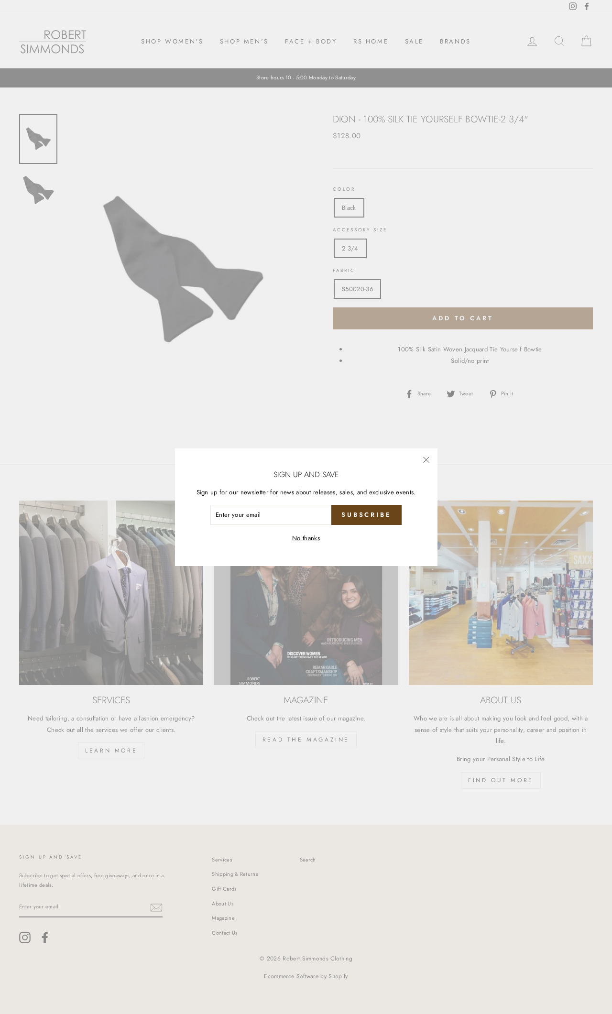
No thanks (306, 538)
